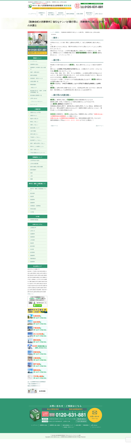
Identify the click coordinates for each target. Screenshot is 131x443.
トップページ (32, 14)
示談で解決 (33, 131)
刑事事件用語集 (34, 219)
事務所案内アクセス (89, 14)
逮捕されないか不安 (35, 112)
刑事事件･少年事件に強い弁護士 (38, 68)
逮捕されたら (33, 115)
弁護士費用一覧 (34, 81)
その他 (32, 212)
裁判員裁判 (33, 169)
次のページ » (99, 126)
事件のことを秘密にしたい (37, 146)
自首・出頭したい (34, 149)
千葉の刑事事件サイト (34, 384)
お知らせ (32, 230)
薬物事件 (32, 202)
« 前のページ (54, 126)
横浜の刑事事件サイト (34, 386)
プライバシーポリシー (36, 101)
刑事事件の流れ (42, 14)
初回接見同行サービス (61, 14)
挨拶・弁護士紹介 (34, 72)
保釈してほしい (34, 124)
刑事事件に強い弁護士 (51, 14)
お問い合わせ (99, 14)
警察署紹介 (33, 258)
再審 (31, 179)
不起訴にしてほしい (35, 137)
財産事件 (32, 199)
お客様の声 (33, 227)
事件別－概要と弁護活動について (38, 189)
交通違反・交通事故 (35, 205)
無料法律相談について (68, 425)
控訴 (31, 173)
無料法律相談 (70, 14)
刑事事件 (57, 32)
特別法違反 (33, 209)
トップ (52, 32)
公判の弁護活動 (34, 163)
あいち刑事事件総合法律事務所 (37, 382)
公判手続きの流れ (34, 160)
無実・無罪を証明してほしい (37, 143)
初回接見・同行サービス (36, 78)
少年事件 (32, 240)
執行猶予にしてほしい (36, 140)
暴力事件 (32, 193)
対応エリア (34, 87)
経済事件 (32, 252)
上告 (31, 176)
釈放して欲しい (34, 121)
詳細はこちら (31, 294)
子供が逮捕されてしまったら (37, 152)
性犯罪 (32, 196)
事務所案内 (33, 84)
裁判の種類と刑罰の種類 (36, 166)
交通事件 (32, 234)
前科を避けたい (34, 134)
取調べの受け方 (34, 118)
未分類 (32, 249)
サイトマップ (33, 104)
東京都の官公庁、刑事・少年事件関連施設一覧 (38, 91)
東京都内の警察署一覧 (36, 95)
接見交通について (34, 128)
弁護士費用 (79, 14)
